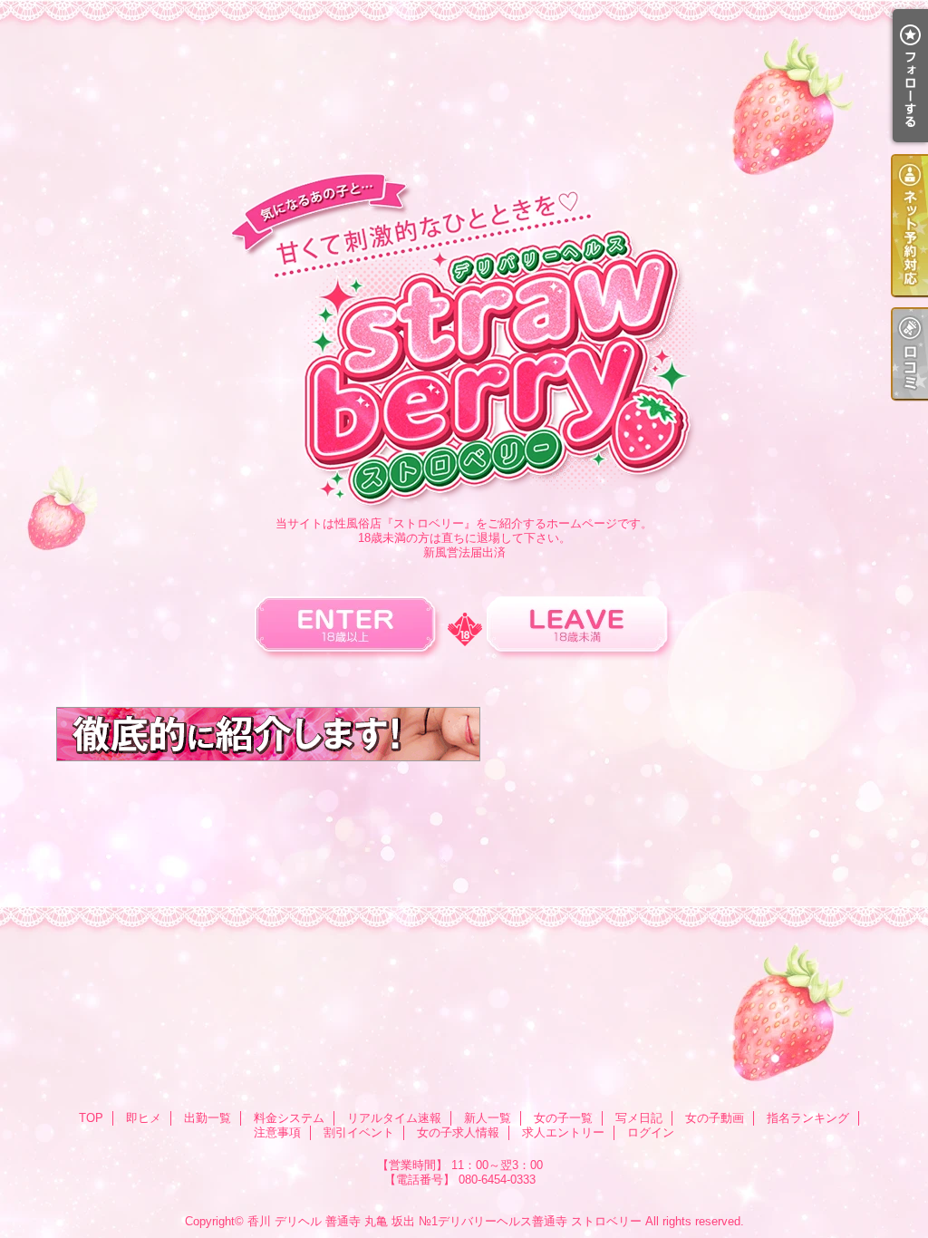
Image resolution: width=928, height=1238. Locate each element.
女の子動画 (714, 1118)
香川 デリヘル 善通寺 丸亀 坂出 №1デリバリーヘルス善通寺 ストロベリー (444, 1221)
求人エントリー (563, 1132)
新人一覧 (487, 1118)
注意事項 (277, 1132)
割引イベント (359, 1132)
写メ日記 (638, 1118)
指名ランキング (808, 1118)
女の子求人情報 (458, 1132)
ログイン (650, 1132)
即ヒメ (143, 1118)
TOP (91, 1118)
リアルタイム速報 (394, 1118)
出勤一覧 (207, 1118)
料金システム (289, 1118)
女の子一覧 (563, 1118)
